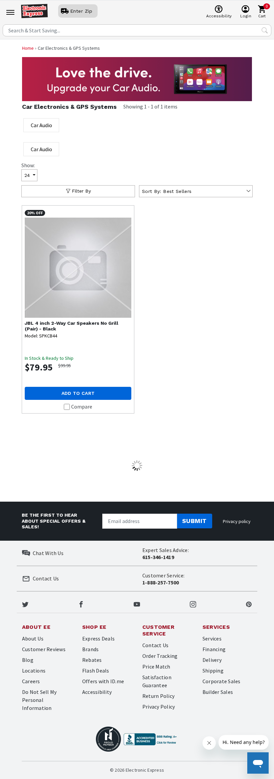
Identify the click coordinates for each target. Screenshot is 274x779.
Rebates (92, 660)
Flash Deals (95, 670)
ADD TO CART (78, 393)
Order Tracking (159, 656)
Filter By (81, 191)
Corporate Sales (221, 681)
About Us (32, 638)
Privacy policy (237, 521)
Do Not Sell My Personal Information (39, 700)
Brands (90, 649)
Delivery (212, 660)
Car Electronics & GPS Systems (69, 106)
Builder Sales (217, 692)
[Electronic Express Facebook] (81, 603)
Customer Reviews (43, 649)
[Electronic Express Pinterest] (249, 603)
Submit (194, 520)
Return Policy (158, 696)
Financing (214, 649)
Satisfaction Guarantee (156, 681)
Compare (81, 406)
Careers (31, 681)
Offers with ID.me (103, 681)
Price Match (156, 666)
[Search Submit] (265, 30)
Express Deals (98, 638)
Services (212, 638)
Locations (33, 670)
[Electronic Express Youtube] (137, 603)
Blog (27, 660)
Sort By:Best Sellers (166, 191)
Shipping (213, 670)
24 (27, 175)
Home (28, 48)
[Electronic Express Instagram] (193, 603)
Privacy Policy (158, 706)
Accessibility (97, 692)
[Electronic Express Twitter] (25, 603)
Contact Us (155, 645)
